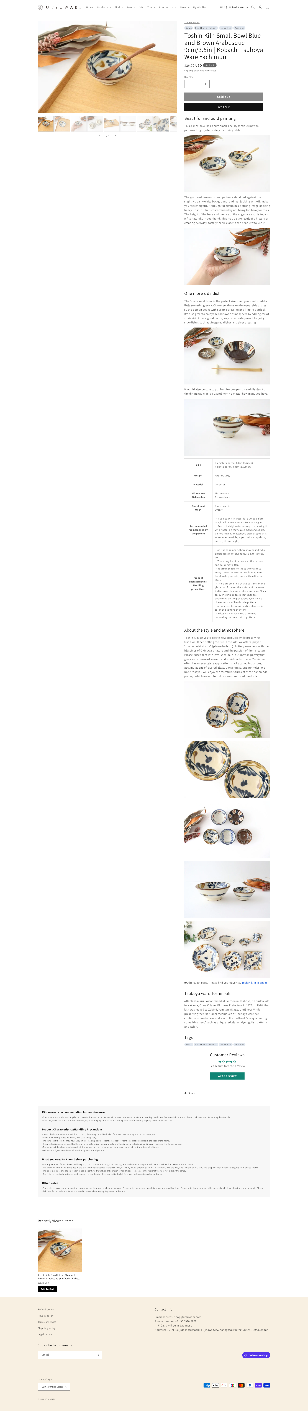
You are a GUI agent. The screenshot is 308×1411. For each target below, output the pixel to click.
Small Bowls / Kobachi (206, 28)
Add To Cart (47, 1289)
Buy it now (223, 106)
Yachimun (239, 28)
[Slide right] (115, 135)
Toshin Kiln (225, 28)
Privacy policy (45, 1315)
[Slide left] (100, 135)
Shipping (188, 70)
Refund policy (46, 1309)
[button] (104, 7)
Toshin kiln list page (255, 983)
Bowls (189, 28)
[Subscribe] (98, 1355)
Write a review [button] (227, 1076)
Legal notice (45, 1334)
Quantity (188, 76)
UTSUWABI (50, 1399)
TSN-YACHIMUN (191, 22)
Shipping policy (46, 1328)
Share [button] (191, 1093)
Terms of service (47, 1321)
